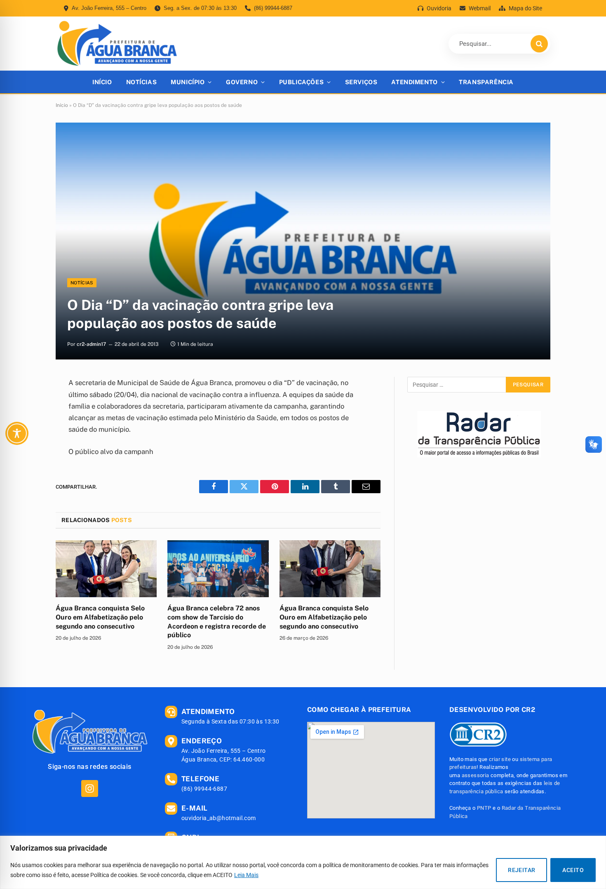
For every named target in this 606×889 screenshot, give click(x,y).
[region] (303, 862)
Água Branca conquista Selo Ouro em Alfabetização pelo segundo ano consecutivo (100, 617)
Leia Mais (246, 875)
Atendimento (414, 81)
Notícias (141, 81)
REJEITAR (521, 870)
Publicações (301, 81)
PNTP (484, 808)
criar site (500, 759)
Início (102, 81)
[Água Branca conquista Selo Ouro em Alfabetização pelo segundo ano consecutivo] (106, 568)
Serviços (361, 81)
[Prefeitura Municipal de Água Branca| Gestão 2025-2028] (117, 44)
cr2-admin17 (91, 344)
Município (187, 81)
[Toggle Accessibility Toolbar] (17, 433)
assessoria (475, 775)
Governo (242, 81)
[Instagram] (89, 788)
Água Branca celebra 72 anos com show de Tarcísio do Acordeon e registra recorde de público (216, 621)
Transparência (486, 81)
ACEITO (573, 870)
